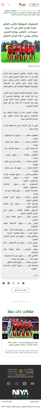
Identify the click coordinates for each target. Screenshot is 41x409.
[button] (23, 283)
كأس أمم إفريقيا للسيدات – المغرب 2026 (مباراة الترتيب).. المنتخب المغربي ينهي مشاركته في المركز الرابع (23, 344)
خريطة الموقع (34, 401)
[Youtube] (32, 383)
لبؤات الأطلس (21, 11)
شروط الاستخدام (7, 401)
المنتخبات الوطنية (32, 11)
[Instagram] (16, 383)
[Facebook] (8, 383)
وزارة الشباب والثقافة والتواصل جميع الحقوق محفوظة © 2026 (20, 406)
